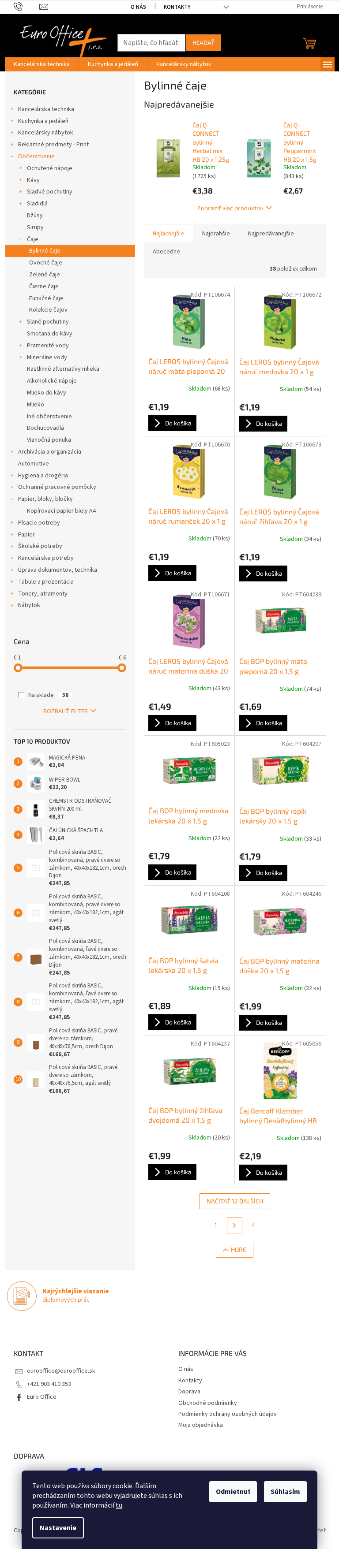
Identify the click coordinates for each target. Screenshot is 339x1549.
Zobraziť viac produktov (230, 208)
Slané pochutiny (48, 321)
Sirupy (35, 227)
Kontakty (177, 7)
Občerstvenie (36, 156)
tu (119, 1505)
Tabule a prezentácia (46, 581)
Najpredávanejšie (271, 233)
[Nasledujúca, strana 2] (235, 1225)
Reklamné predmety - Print (53, 144)
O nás (138, 7)
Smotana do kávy (49, 333)
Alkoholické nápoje (52, 380)
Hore (238, 1249)
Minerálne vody (47, 357)
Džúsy (35, 215)
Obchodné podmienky (207, 1403)
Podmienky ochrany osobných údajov (227, 1414)
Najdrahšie (216, 233)
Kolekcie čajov (48, 309)
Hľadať (203, 42)
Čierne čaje (44, 286)
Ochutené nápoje (49, 168)
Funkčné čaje (46, 298)
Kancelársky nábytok (45, 132)
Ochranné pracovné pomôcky (57, 487)
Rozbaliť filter (65, 711)
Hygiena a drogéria (43, 475)
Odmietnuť (233, 1492)
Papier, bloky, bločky (45, 499)
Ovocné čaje (45, 262)
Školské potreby (40, 546)
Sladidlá (37, 203)
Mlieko (35, 404)
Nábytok (29, 605)
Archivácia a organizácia (49, 451)
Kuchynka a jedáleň (43, 121)
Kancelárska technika (46, 109)
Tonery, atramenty (43, 593)
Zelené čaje (44, 274)
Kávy (33, 180)
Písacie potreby (39, 522)
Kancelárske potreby (46, 558)
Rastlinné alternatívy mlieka (63, 369)
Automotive (33, 463)
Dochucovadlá (45, 428)
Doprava (189, 1391)
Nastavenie (58, 1528)
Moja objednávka (200, 1425)
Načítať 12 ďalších (235, 1201)
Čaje (32, 239)
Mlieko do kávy (46, 392)
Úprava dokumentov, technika (57, 570)
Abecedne (166, 251)
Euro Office (41, 1397)
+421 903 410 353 (49, 1384)
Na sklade (48, 695)
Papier (26, 534)
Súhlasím (285, 1492)
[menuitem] (42, 64)
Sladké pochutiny (49, 191)
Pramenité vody (48, 345)
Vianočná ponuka (49, 440)
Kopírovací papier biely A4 (61, 510)
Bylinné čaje (44, 250)
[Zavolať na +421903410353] (27, 7)
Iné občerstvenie (49, 416)
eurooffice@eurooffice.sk (61, 1371)
